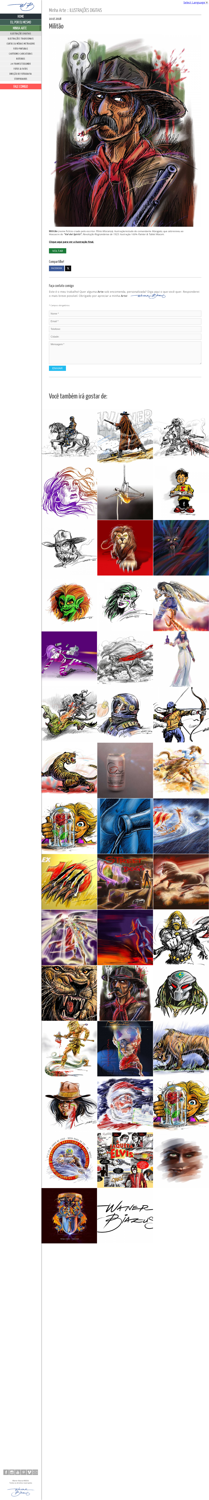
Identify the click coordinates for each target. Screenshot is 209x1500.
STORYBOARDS (20, 79)
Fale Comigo (20, 87)
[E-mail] (35, 1472)
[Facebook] (6, 1472)
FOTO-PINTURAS (20, 49)
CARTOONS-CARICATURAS (20, 54)
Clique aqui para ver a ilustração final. (71, 241)
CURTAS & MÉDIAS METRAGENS (21, 44)
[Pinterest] (23, 1472)
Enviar (57, 368)
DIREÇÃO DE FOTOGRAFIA (20, 74)
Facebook (56, 268)
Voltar (57, 251)
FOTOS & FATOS (21, 69)
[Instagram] (12, 1472)
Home (21, 16)
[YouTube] (18, 1472)
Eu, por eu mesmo (20, 22)
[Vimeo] (29, 1472)
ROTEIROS (20, 59)
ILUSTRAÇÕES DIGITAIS (20, 33)
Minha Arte (20, 28)
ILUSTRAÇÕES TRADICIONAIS (21, 38)
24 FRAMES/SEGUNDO (21, 64)
